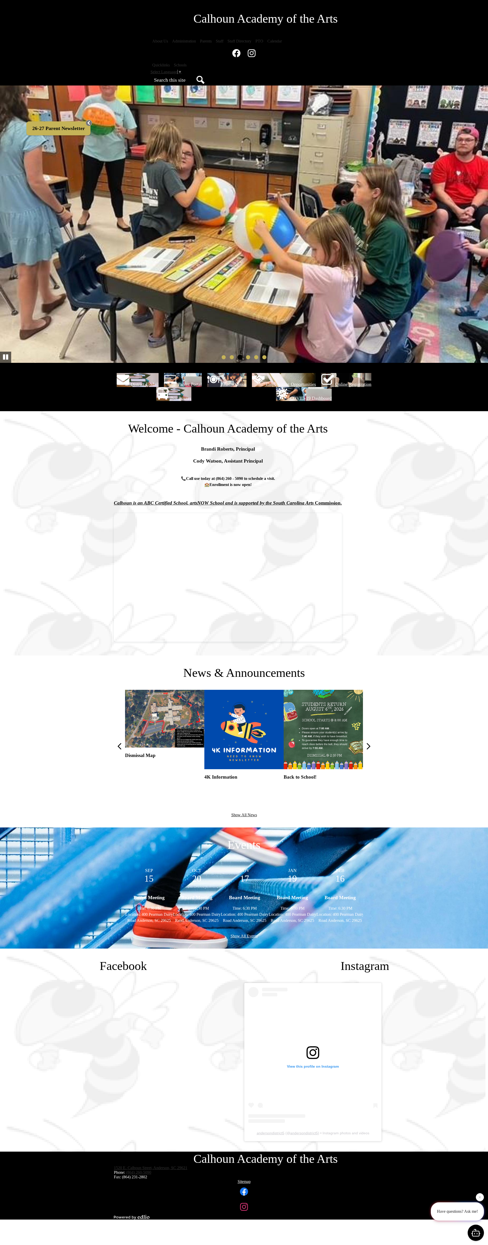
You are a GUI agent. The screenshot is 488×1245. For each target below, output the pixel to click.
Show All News (244, 815)
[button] (160, 41)
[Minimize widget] (89, 122)
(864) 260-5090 (138, 1172)
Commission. (328, 503)
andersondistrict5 (270, 1133)
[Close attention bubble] (480, 1199)
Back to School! (300, 777)
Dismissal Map (140, 755)
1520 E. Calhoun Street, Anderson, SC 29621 (150, 1168)
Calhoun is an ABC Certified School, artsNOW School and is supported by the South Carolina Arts (214, 503)
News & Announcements (244, 672)
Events (244, 844)
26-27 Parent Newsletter (58, 128)
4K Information (220, 777)
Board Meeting (149, 897)
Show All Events (244, 936)
